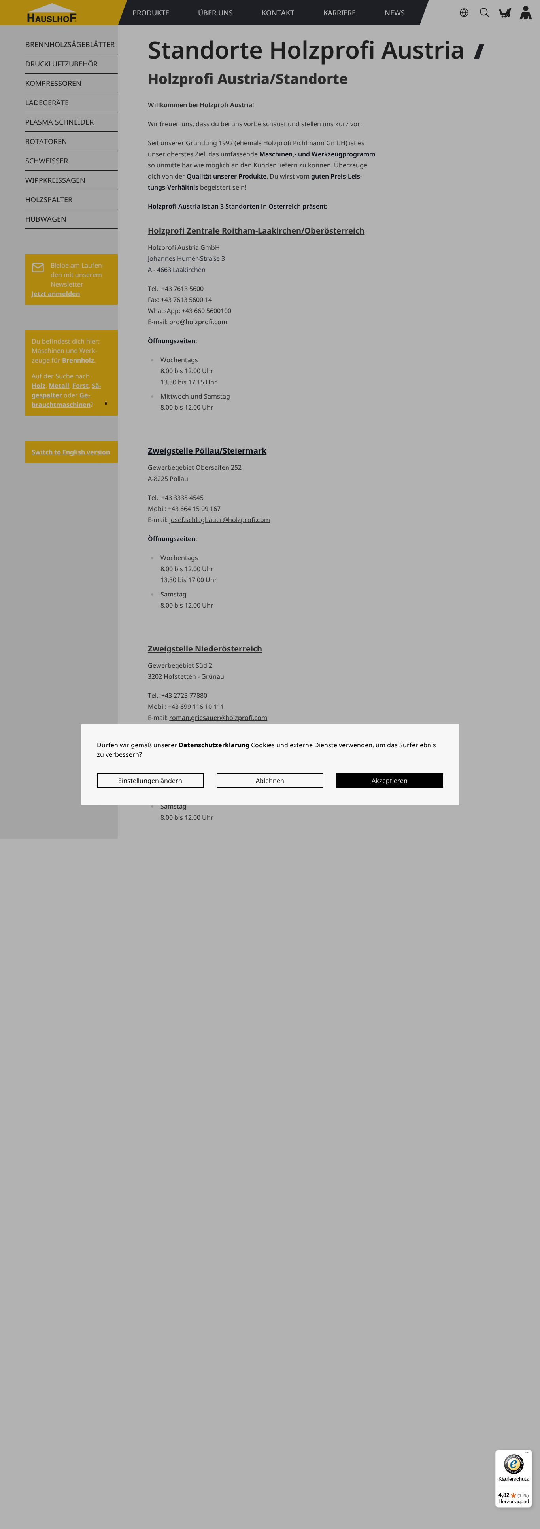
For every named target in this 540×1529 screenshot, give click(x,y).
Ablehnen (270, 780)
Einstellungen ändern (150, 780)
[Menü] (527, 1454)
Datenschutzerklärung (214, 745)
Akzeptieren (390, 780)
